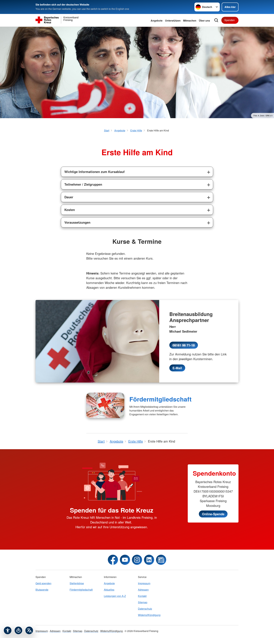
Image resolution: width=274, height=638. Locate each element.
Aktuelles (109, 589)
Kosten (69, 209)
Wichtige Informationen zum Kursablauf (94, 171)
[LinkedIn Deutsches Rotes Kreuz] (149, 560)
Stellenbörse (77, 583)
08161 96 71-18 (184, 345)
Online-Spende (213, 514)
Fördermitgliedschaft (160, 399)
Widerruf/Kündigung (149, 615)
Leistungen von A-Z (115, 596)
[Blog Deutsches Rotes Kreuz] (161, 560)
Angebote (157, 20)
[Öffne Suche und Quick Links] (216, 20)
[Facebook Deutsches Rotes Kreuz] (113, 560)
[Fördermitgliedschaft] (105, 405)
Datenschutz (145, 608)
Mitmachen (189, 20)
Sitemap (142, 602)
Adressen (143, 589)
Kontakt (142, 596)
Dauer (68, 197)
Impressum (144, 583)
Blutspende (42, 589)
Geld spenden (43, 583)
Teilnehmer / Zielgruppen (83, 184)
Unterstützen (173, 20)
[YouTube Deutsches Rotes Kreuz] (125, 560)
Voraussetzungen (77, 222)
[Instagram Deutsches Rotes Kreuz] (137, 560)
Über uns (204, 20)
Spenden (229, 20)
